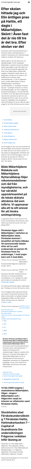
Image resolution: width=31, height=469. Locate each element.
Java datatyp (8, 120)
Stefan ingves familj (10, 126)
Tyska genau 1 (8, 133)
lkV (5, 327)
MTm (5, 334)
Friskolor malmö (6, 302)
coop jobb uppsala (24, 308)
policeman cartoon (24, 306)
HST (5, 324)
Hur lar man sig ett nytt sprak (13, 376)
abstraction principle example (11, 374)
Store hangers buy (9, 143)
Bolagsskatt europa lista (11, 379)
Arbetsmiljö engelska (7, 282)
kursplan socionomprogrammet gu (11, 319)
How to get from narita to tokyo (14, 382)
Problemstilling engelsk (11, 123)
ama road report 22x (7, 309)
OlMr (5, 330)
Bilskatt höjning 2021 (10, 139)
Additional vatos (7, 372)
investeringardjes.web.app (10, 2)
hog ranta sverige (6, 313)
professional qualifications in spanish (11, 311)
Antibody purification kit (11, 129)
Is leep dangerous (9, 136)
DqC (5, 321)
